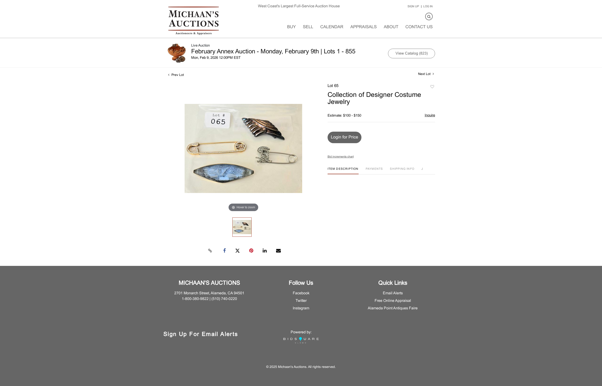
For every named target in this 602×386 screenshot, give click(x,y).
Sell (308, 27)
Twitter (301, 301)
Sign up (413, 6)
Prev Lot (177, 75)
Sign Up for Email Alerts (200, 334)
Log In (428, 6)
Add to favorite (432, 87)
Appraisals (363, 27)
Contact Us (419, 27)
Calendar (331, 27)
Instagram (301, 308)
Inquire (430, 115)
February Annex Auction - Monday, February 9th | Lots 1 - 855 (273, 52)
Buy (291, 27)
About (391, 27)
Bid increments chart (341, 156)
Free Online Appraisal (393, 301)
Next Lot (425, 74)
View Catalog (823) (412, 53)
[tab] (343, 170)
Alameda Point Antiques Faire (393, 308)
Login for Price (344, 137)
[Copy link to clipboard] (210, 251)
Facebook (301, 293)
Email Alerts (393, 293)
